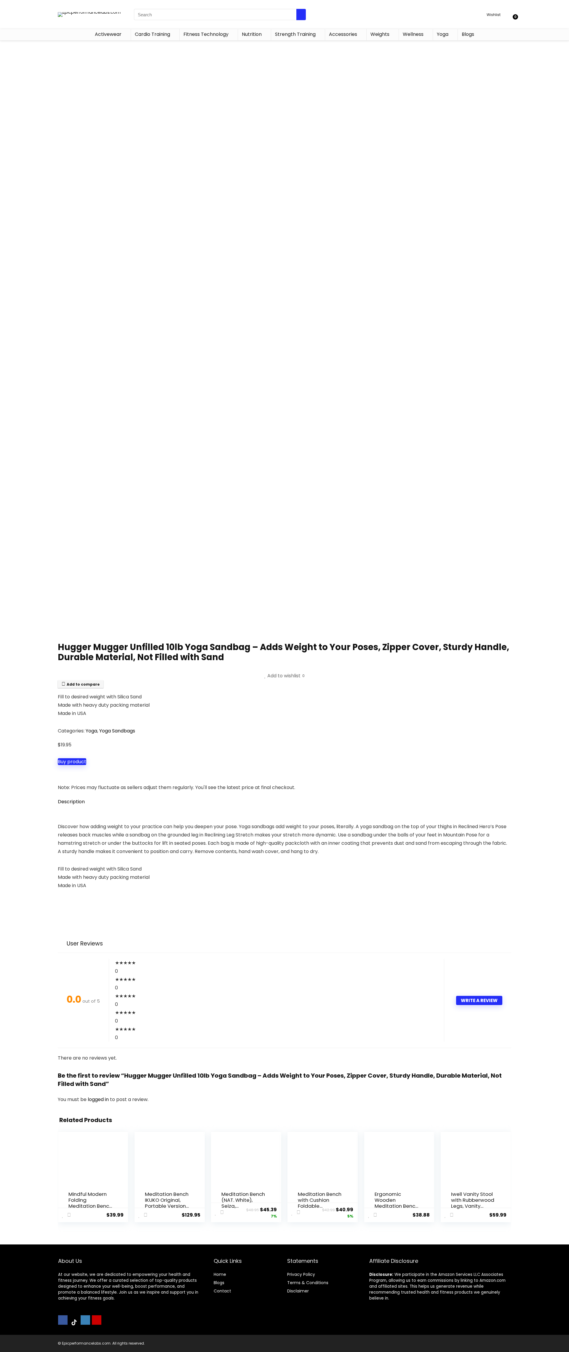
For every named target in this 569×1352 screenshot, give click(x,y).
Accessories (343, 34)
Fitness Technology (205, 34)
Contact (222, 1291)
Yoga (442, 34)
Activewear (108, 34)
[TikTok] (74, 1322)
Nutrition (252, 34)
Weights (379, 34)
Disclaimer (298, 1291)
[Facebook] (63, 1320)
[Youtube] (96, 1320)
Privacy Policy (301, 1274)
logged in (99, 1099)
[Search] (301, 14)
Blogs (468, 34)
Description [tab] (71, 801)
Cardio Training (152, 34)
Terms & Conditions (307, 1283)
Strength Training (295, 34)
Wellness (413, 34)
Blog (218, 1283)
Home (220, 1274)
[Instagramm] (85, 1320)
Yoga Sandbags (117, 730)
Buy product (72, 761)
